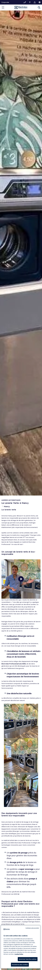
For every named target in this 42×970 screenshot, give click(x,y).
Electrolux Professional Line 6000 (13, 664)
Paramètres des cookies (20, 964)
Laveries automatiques (11, 500)
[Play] (21, 579)
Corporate (5, 2)
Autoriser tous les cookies (27, 959)
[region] (21, 947)
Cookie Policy (18, 954)
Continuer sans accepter (32, 928)
